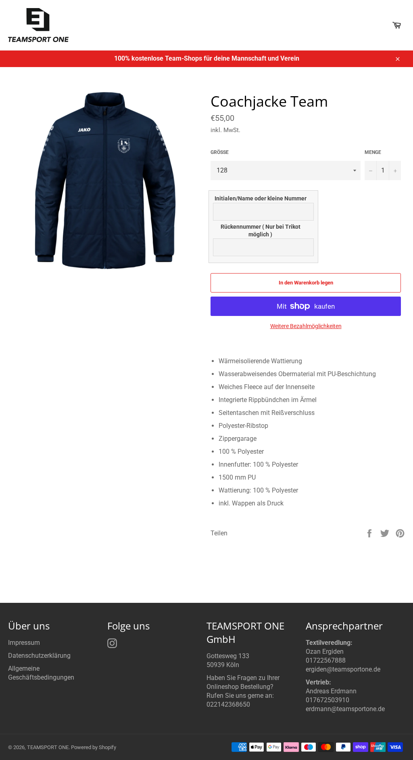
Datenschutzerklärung (39, 655)
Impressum (24, 642)
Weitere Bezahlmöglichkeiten (306, 326)
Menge (373, 152)
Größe (220, 152)
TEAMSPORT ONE (48, 747)
